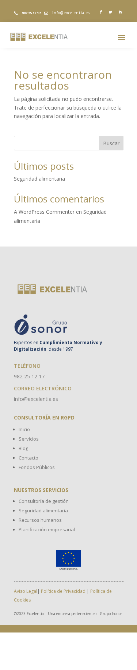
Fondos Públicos (37, 467)
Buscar (111, 143)
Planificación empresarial (47, 529)
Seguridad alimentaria (39, 178)
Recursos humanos (40, 520)
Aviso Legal (25, 591)
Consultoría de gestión (44, 501)
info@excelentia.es (71, 12)
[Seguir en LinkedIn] (120, 12)
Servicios (29, 439)
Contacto (28, 457)
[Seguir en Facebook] (101, 12)
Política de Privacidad (63, 591)
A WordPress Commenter (44, 211)
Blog (23, 448)
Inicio (24, 429)
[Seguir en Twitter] (110, 12)
